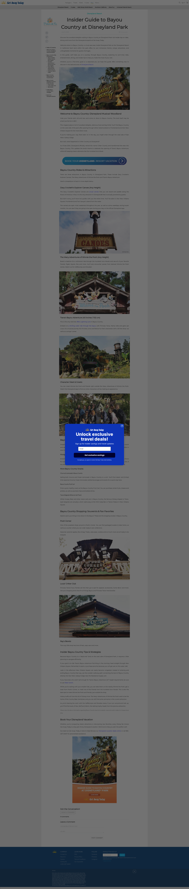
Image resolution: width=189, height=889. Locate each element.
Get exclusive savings (94, 455)
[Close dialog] (122, 425)
